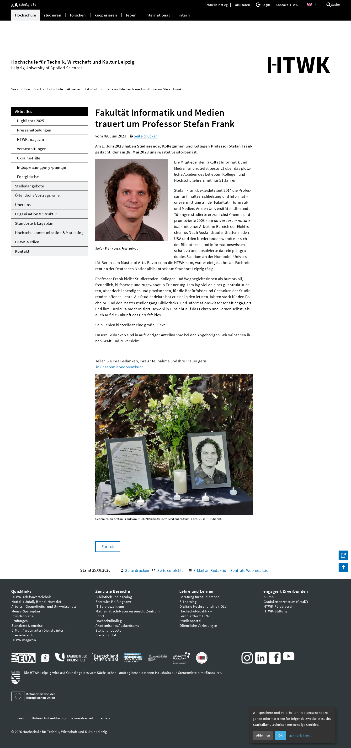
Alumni (269, 597)
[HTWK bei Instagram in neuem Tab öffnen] (247, 658)
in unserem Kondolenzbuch (119, 367)
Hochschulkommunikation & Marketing (49, 232)
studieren (52, 15)
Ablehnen (263, 735)
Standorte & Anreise (27, 625)
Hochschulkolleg (109, 621)
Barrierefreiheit (81, 718)
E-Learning (188, 602)
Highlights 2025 (30, 120)
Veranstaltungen (31, 148)
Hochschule (25, 15)
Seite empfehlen (171, 570)
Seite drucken (146, 136)
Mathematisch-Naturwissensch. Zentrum (128, 611)
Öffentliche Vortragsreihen (38, 195)
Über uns (23, 204)
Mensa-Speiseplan (25, 611)
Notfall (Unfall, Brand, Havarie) (36, 602)
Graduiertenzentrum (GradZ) (286, 602)
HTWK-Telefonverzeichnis (31, 597)
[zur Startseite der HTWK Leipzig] (299, 65)
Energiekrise (28, 176)
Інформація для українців (41, 167)
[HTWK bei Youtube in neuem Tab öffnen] (289, 656)
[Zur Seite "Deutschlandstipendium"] (104, 658)
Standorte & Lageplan (34, 223)
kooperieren (106, 15)
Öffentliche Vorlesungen (198, 625)
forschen (78, 15)
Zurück (107, 546)
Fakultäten (242, 5)
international (157, 15)
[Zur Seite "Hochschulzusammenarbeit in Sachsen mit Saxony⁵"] (181, 658)
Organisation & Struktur (36, 214)
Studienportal (190, 621)
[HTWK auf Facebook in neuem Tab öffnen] (275, 658)
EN (315, 5)
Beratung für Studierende (199, 597)
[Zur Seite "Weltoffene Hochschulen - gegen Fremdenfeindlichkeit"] (133, 658)
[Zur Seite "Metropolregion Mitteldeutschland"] (157, 658)
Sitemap (103, 718)
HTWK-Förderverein (279, 606)
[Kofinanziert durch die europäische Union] (34, 696)
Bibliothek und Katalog (114, 597)
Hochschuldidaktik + (196, 611)
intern (184, 15)
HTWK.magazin (30, 139)
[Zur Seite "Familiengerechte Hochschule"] (45, 658)
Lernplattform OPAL (195, 616)
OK (280, 735)
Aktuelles (23, 111)
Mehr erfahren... (300, 735)
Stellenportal (106, 635)
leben (131, 15)
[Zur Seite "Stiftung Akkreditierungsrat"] (202, 658)
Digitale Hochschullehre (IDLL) (204, 606)
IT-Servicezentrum (110, 606)
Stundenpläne (22, 616)
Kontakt (22, 251)
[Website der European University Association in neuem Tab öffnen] (23, 658)
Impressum (20, 718)
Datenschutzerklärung (49, 718)
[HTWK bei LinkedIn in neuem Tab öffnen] (261, 658)
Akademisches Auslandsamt (117, 625)
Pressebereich (22, 635)
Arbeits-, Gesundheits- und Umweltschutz (43, 606)
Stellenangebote (29, 186)
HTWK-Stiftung (275, 611)
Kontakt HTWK (287, 5)
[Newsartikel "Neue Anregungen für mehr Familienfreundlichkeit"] (71, 658)
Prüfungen (19, 621)
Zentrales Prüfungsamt (114, 602)
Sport (100, 616)
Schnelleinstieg (216, 5)
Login (266, 5)
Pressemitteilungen (34, 130)
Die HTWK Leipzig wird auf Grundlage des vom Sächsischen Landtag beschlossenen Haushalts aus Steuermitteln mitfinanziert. (123, 673)
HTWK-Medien (27, 242)
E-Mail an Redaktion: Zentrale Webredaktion (232, 570)
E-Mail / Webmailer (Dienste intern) (39, 630)
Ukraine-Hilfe (28, 158)
